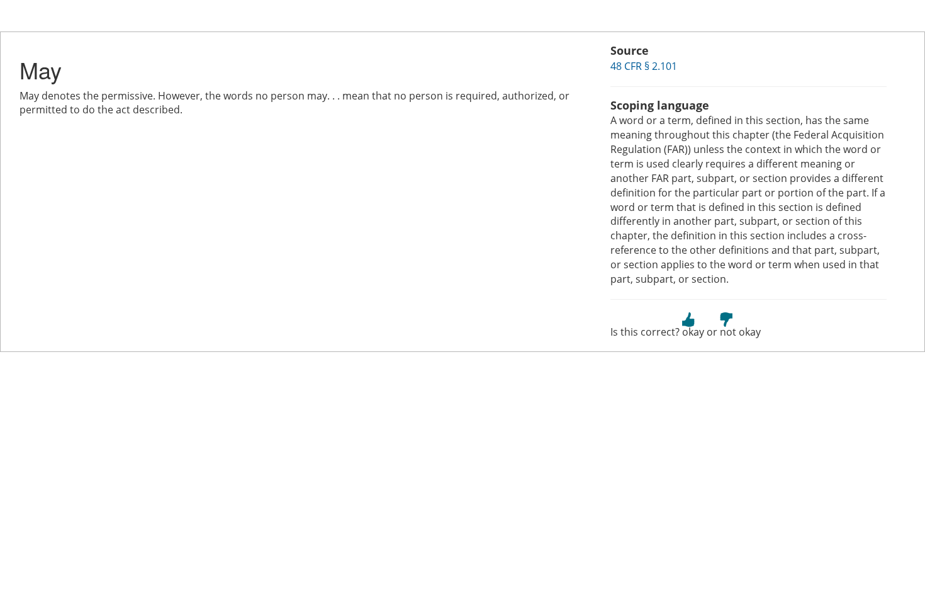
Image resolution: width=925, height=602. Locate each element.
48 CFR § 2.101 (643, 66)
